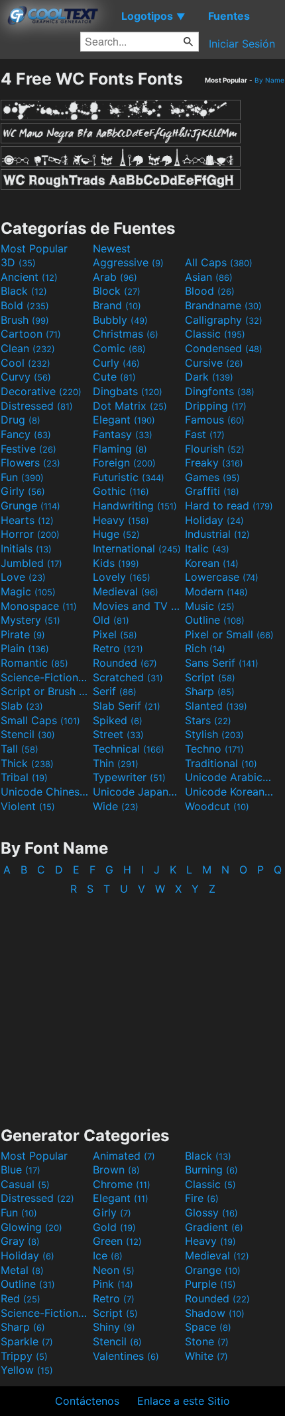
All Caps (219, 262)
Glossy (211, 1212)
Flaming (120, 448)
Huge (116, 533)
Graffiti (212, 491)
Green (117, 1241)
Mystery (30, 619)
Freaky (214, 462)
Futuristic (128, 477)
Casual (25, 1184)
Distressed (37, 405)
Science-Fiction (45, 677)
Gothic (121, 491)
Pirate (23, 634)
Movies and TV (137, 606)
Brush (25, 319)
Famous (215, 419)
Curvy (26, 376)
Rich (205, 648)
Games (212, 477)
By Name (269, 80)
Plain (25, 648)
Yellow (27, 1369)
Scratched (128, 677)
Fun (22, 477)
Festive (28, 448)
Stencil (28, 734)
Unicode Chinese (45, 791)
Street (118, 734)
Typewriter (129, 777)
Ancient (29, 276)
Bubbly (120, 319)
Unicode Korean (229, 791)
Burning (211, 1169)
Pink (113, 1283)
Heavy (121, 520)
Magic (28, 591)
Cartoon (31, 333)
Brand (117, 305)
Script (210, 677)
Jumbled (31, 563)
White (206, 1355)
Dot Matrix (130, 405)
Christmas (125, 333)
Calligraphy (223, 319)
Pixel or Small (229, 634)
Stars (208, 720)
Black (24, 290)
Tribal (24, 777)
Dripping (216, 405)
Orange (213, 1270)
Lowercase (221, 576)
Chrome (121, 1184)
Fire (202, 1198)
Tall (19, 748)
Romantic (34, 662)
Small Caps (40, 720)
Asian (209, 276)
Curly (116, 362)
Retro (118, 648)
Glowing (31, 1227)
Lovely (121, 576)
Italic (207, 548)
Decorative (41, 391)
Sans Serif (221, 662)
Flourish (215, 448)
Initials (26, 548)
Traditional (221, 763)
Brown (116, 1169)
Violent (28, 806)
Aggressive (128, 262)
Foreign (124, 462)
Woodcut (217, 806)
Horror (30, 533)
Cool (25, 362)
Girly (23, 491)
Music (210, 606)
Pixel (115, 634)
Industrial (217, 533)
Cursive (214, 362)
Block (117, 290)
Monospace (39, 606)
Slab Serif (126, 705)
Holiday (214, 520)
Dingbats (127, 391)
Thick (27, 763)
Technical (128, 748)
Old (111, 619)
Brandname (223, 305)
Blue (20, 1169)
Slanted (216, 705)
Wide (116, 806)
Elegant (124, 419)
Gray (20, 1241)
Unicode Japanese (137, 791)
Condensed (223, 348)
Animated (124, 1155)
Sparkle (27, 1341)
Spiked (117, 720)
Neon (114, 1270)
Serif (115, 691)
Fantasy (122, 434)
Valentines (126, 1355)
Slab (22, 705)
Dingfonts (220, 391)
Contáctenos (87, 1400)
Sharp (210, 691)
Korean (212, 563)
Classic (215, 333)
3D (18, 262)
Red (20, 1298)
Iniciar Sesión (242, 43)
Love (23, 576)
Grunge (30, 505)
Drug (20, 419)
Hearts (27, 520)
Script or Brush (45, 691)
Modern (216, 591)
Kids (116, 563)
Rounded (125, 662)
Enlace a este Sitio (183, 1400)
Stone (207, 1341)
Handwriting (135, 505)
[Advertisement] (142, 1004)
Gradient (214, 1227)
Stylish (214, 734)
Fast (205, 434)
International (137, 548)
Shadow (215, 1313)
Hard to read (229, 505)
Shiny (114, 1326)
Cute (114, 376)
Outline (215, 619)
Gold (114, 1227)
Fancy (26, 434)
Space (208, 1326)
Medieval (125, 591)
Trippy (24, 1355)
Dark (209, 376)
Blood (210, 290)
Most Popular (34, 248)
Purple (210, 1283)
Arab (115, 276)
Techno (214, 748)
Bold (25, 305)
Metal (22, 1270)
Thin (116, 763)
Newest (112, 248)
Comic (119, 348)
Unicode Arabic (229, 777)
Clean (28, 348)
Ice (108, 1255)
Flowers (30, 462)
